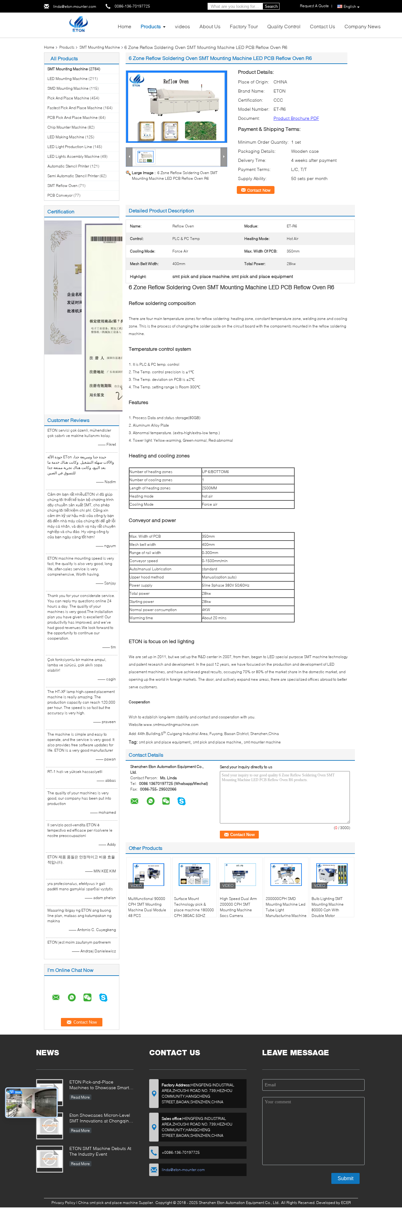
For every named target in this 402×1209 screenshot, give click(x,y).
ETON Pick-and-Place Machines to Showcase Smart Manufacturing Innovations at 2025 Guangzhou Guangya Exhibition (99, 1085)
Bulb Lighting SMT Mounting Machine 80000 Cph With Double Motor (328, 907)
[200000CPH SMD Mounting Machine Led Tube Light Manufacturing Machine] (286, 874)
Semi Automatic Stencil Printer (73, 175)
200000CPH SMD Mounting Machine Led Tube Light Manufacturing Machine (286, 907)
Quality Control (284, 26)
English (350, 6)
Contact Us (322, 26)
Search (271, 6)
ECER (346, 1202)
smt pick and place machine (217, 742)
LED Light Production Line (69, 146)
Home (124, 26)
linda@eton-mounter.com (74, 6)
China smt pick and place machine (108, 1202)
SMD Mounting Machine (68, 88)
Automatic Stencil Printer (68, 166)
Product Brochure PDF (296, 118)
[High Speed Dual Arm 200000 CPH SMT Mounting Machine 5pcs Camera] (240, 874)
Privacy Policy (63, 1202)
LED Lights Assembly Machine (73, 156)
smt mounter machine (262, 742)
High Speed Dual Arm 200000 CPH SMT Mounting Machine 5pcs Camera (238, 907)
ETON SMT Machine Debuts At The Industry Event (100, 1151)
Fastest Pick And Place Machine (74, 107)
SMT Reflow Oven (62, 185)
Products (151, 26)
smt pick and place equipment (164, 742)
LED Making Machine (65, 137)
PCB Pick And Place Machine (72, 117)
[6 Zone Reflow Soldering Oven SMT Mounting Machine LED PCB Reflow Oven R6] (176, 106)
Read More (80, 1097)
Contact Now (258, 190)
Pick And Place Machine (68, 98)
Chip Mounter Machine (67, 127)
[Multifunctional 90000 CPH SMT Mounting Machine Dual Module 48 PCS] (149, 874)
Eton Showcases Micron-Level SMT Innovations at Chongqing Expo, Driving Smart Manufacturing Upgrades (100, 1118)
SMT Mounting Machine (99, 47)
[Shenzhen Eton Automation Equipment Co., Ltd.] (78, 24)
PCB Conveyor (60, 195)
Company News (363, 26)
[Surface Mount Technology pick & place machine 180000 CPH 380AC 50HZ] (194, 874)
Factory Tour (244, 26)
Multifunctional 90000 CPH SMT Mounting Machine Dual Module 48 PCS (147, 907)
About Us (209, 26)
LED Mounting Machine (67, 78)
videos (182, 26)
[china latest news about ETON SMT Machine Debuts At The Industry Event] (49, 1159)
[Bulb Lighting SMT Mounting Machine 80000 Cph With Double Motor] (332, 874)
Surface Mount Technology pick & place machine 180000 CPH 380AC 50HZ (194, 907)
